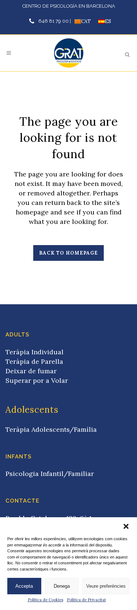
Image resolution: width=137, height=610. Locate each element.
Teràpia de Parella (34, 361)
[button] (126, 526)
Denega (62, 586)
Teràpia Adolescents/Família (51, 429)
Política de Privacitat (86, 599)
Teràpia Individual (34, 352)
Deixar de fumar (31, 371)
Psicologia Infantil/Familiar (49, 473)
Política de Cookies (45, 599)
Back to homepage (68, 253)
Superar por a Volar (36, 380)
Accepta (24, 586)
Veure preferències (106, 586)
